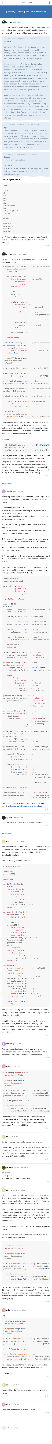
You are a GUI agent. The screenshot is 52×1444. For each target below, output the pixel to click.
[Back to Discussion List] (2, 2)
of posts (25, 3)
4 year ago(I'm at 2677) (18, 852)
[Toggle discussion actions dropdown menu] (49, 2)
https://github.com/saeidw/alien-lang (26, 806)
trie (15, 1021)
